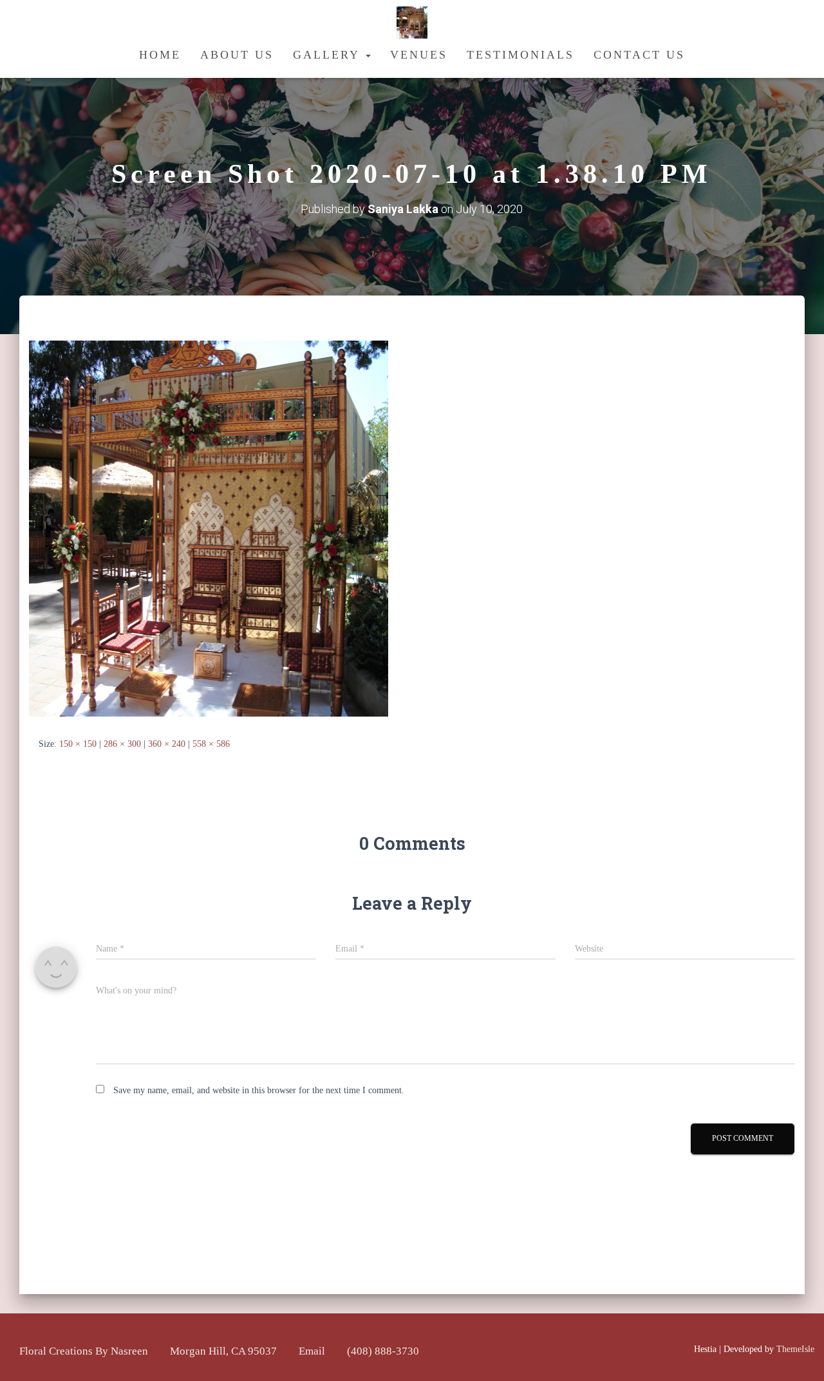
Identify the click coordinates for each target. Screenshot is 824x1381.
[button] (367, 54)
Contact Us (639, 54)
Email (312, 1351)
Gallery (328, 54)
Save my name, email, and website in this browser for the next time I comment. (258, 1090)
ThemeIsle (795, 1349)
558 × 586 (211, 744)
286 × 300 (122, 744)
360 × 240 (166, 744)
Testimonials (520, 54)
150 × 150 (78, 744)
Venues (418, 54)
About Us (237, 54)
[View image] (208, 528)
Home (160, 54)
